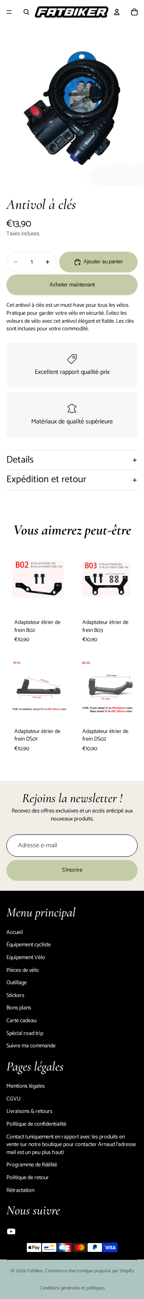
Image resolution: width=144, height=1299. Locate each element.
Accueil (14, 932)
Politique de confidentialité (36, 1124)
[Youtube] (11, 1231)
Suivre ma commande (31, 1046)
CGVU (13, 1099)
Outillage (16, 982)
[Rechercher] (26, 12)
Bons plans (18, 1008)
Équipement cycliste (28, 944)
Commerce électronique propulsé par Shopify (89, 1271)
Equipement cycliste (28, 33)
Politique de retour (27, 1177)
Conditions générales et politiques (72, 1288)
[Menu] (9, 12)
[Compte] (117, 12)
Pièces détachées (121, 33)
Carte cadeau (21, 1020)
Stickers (15, 995)
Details (20, 460)
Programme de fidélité (31, 1165)
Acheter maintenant (72, 285)
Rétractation (20, 1190)
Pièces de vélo (22, 970)
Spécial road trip (24, 1033)
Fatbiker (35, 1271)
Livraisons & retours (29, 1111)
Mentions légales (25, 1086)
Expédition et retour (46, 479)
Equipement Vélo (75, 33)
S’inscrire (72, 870)
